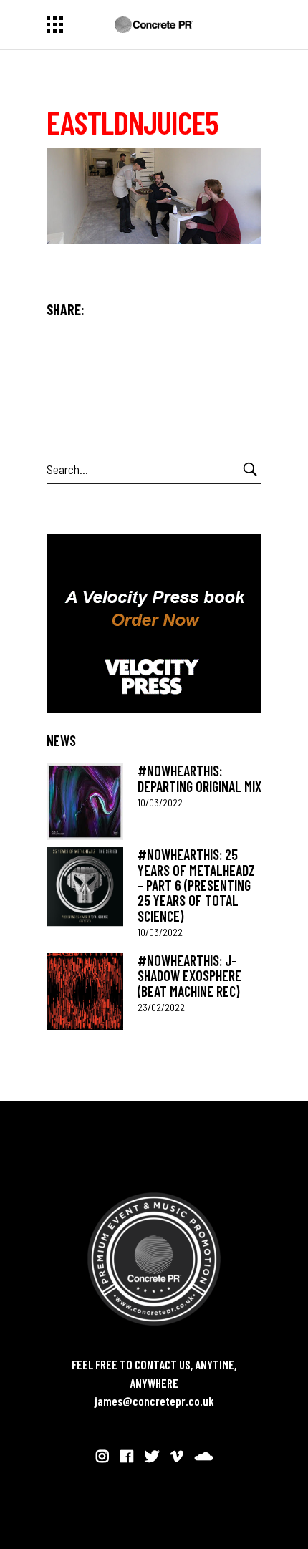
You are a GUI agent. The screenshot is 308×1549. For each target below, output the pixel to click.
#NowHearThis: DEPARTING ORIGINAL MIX (199, 778)
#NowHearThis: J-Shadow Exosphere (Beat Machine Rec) (189, 976)
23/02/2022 (161, 1007)
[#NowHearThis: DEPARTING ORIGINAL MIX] (85, 801)
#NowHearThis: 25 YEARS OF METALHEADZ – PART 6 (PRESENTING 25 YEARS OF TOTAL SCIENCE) (196, 885)
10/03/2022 (160, 802)
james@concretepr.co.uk (154, 1401)
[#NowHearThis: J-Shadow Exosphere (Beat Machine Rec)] (85, 991)
